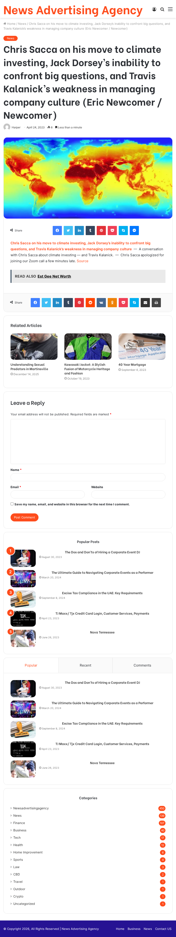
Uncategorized (24, 904)
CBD (16, 874)
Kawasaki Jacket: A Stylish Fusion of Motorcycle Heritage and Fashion (87, 368)
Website (97, 487)
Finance (19, 823)
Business (19, 830)
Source (82, 261)
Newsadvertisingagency (31, 808)
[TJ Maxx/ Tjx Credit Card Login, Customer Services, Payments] (23, 619)
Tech (17, 837)
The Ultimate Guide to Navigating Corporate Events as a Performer (102, 572)
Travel (17, 882)
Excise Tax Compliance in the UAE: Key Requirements (102, 593)
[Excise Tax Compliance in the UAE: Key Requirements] (23, 599)
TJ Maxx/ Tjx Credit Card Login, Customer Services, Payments (102, 613)
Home (11, 23)
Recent (85, 665)
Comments (142, 665)
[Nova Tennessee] (23, 638)
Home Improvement (28, 852)
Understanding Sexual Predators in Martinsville (29, 366)
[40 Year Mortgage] (141, 346)
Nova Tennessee (102, 632)
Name (16, 470)
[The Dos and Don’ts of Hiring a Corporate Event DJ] (23, 558)
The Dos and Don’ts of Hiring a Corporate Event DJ (102, 552)
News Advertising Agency (80, 929)
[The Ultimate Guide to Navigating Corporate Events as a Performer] (23, 578)
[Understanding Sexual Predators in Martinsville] (34, 346)
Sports (18, 859)
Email (16, 487)
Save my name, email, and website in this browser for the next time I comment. (72, 504)
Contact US (163, 929)
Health (18, 845)
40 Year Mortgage (132, 364)
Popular (31, 665)
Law (16, 867)
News (22, 23)
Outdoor (19, 889)
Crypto (18, 896)
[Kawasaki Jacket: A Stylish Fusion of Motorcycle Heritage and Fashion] (87, 346)
